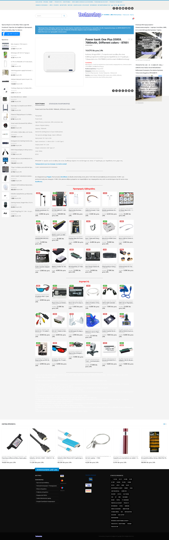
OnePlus (103, 77)
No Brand (125, 497)
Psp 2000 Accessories (47, 358)
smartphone (126, 508)
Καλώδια (46, 456)
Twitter (116, 90)
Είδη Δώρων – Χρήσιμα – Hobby (44, 2)
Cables (87, 208)
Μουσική (70, 5)
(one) (91, 75)
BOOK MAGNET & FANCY (116, 488)
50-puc (113, 485)
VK (132, 90)
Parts (76, 301)
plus (107, 77)
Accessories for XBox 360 (58, 265)
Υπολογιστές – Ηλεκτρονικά (62, 2)
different (119, 75)
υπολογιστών (114, 526)
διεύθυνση (38, 181)
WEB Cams (87, 359)
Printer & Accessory (116, 503)
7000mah (99, 75)
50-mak (129, 482)
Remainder (37, 294)
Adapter (104, 358)
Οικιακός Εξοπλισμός (42, 5)
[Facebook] (114, 8)
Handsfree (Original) (40, 236)
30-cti (120, 479)
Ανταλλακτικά (128, 511)
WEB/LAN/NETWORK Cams (96, 359)
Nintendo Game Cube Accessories (50, 329)
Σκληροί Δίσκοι (77, 5)
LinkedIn (119, 90)
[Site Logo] (74, 11)
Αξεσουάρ (114, 236)
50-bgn (95, 75)
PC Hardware (125, 500)
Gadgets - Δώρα (124, 208)
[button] (81, 83)
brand (126, 488)
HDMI (31, 456)
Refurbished (93, 5)
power (110, 77)
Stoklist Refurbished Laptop (43, 498)
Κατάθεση (64, 177)
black (127, 485)
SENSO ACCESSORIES (116, 508)
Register (122, 5)
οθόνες (129, 523)
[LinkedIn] (132, 8)
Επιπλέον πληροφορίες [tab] (59, 104)
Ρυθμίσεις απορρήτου (42, 492)
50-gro (124, 482)
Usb (122, 511)
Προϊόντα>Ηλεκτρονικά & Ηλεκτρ (119, 520)
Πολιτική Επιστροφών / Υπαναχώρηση (46, 486)
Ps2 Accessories (129, 301)
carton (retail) (115, 491)
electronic (126, 494)
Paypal (49, 177)
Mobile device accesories (98, 71)
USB (86, 301)
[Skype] (129, 8)
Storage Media (115, 511)
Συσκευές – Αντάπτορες (60, 5)
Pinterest (126, 90)
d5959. (114, 75)
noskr (112, 500)
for (112, 497)
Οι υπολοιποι (126, 456)
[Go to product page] (5, 46)
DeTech (119, 494)
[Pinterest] (120, 8)
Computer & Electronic (63, 358)
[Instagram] (126, 8)
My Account (85, 5)
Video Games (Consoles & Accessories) (82, 2)
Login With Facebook (12, 34)
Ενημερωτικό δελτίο (41, 495)
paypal (118, 500)
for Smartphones (80, 236)
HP (115, 497)
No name (109, 236)
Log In (115, 5)
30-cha (115, 479)
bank (107, 75)
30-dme (125, 479)
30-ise (130, 479)
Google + (123, 90)
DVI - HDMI (104, 236)
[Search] (64, 16)
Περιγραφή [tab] (40, 104)
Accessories (55, 301)
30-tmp (113, 482)
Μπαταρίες (54, 233)
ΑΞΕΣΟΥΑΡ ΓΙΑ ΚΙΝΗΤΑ (73, 208)
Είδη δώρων (121, 514)
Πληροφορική (114, 517)
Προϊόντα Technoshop (116, 2)
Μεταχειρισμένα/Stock (104, 5)
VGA (53, 329)
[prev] (129, 39)
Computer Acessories (40, 208)
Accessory (54, 358)
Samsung (127, 506)
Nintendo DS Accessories (65, 301)
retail (121, 506)
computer (124, 491)
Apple (51, 5)
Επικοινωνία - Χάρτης (128, 14)
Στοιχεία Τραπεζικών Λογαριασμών (45, 501)
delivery (113, 494)
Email (129, 90)
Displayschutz (72, 236)
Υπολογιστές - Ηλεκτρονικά (118, 523)
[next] (131, 39)
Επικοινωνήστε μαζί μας (47, 469)
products (126, 503)
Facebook (113, 90)
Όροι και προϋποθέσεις (42, 482)
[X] (117, 8)
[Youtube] (123, 8)
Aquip (36, 265)
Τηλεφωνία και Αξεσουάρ (101, 2)
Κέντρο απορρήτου (41, 489)
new (100, 77)
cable (131, 488)
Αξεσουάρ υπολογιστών (74, 265)
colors (110, 75)
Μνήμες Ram (81, 301)
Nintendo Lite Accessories (81, 351)
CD (119, 208)
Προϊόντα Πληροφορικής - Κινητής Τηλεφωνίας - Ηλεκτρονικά (101, 73)
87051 (104, 75)
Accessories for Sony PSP (91, 236)
